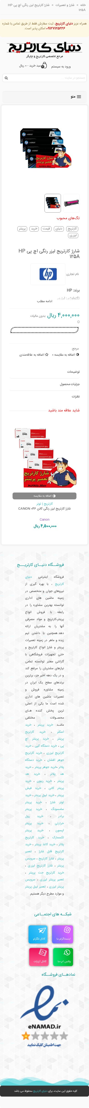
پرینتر (22, 229)
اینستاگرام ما (64, 939)
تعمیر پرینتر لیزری (52, 879)
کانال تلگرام (39, 939)
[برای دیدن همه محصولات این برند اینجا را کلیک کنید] (47, 274)
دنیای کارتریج (40, 1091)
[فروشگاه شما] (44, 49)
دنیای (58, 229)
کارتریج (72, 229)
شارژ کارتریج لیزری (40, 865)
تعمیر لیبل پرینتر (35, 887)
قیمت (46, 229)
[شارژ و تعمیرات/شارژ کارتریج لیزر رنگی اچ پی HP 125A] (44, 187)
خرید (34, 229)
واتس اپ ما (64, 961)
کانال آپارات (40, 961)
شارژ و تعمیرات (43, 504)
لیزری (73, 235)
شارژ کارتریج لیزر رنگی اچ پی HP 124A (43, 508)
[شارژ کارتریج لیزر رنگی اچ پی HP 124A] (43, 456)
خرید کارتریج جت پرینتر (46, 873)
